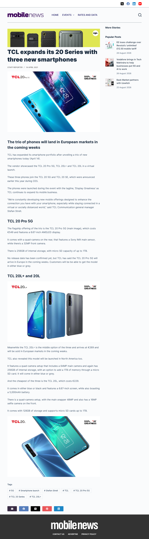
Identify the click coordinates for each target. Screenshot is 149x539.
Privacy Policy (88, 534)
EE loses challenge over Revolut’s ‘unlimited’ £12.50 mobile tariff (129, 45)
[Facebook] (128, 3)
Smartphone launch (29, 490)
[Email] (12, 508)
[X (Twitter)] (122, 3)
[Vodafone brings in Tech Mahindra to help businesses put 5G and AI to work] (109, 62)
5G (11, 490)
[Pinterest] (47, 508)
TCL (66, 490)
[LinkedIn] (134, 3)
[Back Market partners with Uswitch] (109, 82)
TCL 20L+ (35, 496)
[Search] (140, 15)
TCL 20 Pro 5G (81, 490)
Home (55, 14)
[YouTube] (140, 3)
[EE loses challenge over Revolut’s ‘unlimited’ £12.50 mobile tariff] (109, 45)
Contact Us (58, 534)
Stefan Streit (51, 490)
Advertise (73, 534)
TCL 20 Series (17, 496)
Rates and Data (87, 14)
